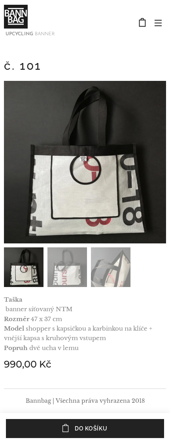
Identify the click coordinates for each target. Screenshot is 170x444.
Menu (158, 23)
